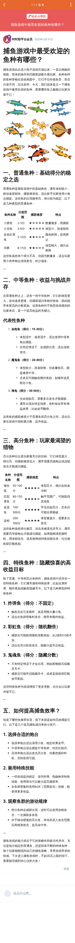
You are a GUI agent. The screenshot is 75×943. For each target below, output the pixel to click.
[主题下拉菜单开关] (71, 5)
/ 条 (36, 5)
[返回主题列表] (4, 5)
